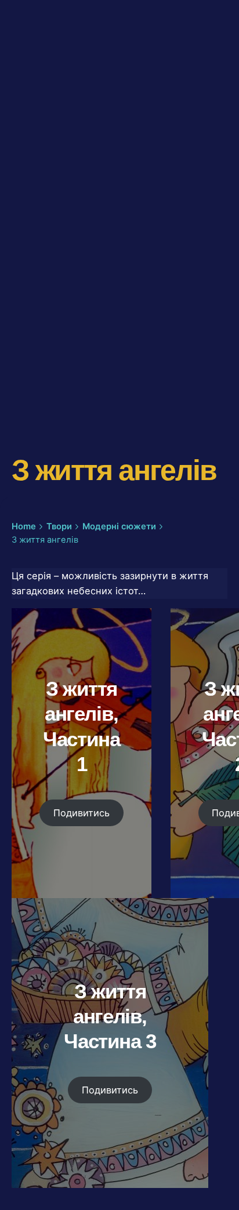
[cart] (211, 72)
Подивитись (81, 813)
